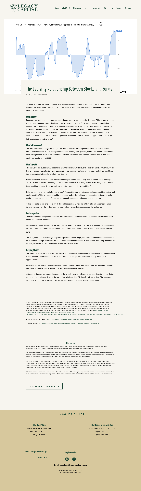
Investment (42, 94)
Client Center (109, 8)
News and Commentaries (92, 8)
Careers (119, 8)
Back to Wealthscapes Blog (44, 386)
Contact (128, 8)
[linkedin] (67, 459)
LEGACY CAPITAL (70, 414)
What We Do (66, 8)
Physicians (77, 8)
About (57, 8)
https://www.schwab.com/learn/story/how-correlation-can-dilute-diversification (68, 319)
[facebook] (74, 459)
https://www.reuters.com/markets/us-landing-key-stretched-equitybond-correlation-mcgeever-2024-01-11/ (73, 324)
